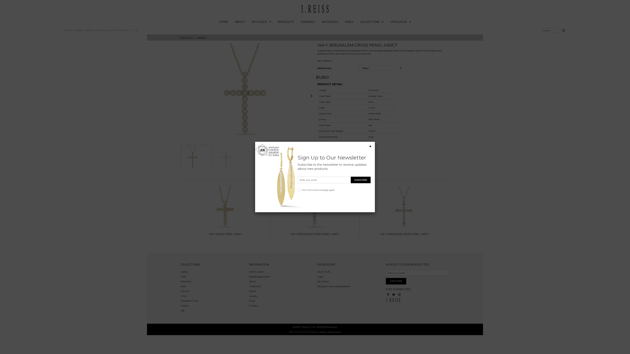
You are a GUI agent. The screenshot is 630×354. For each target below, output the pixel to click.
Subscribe (360, 180)
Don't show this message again (318, 190)
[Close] (370, 146)
